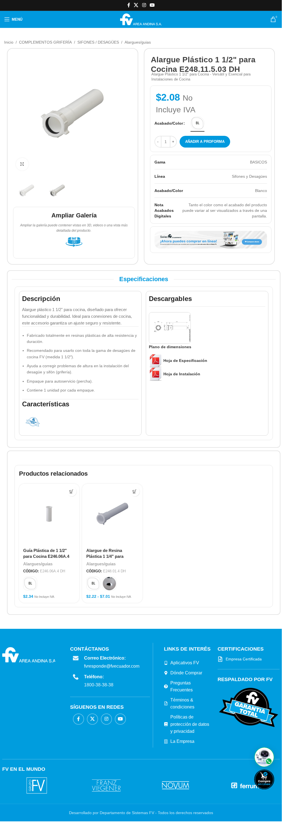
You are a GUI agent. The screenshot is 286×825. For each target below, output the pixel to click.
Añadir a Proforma (205, 141)
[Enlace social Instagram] (144, 5)
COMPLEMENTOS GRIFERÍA (45, 42)
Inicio (8, 42)
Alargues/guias (138, 42)
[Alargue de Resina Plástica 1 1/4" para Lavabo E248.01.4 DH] (112, 514)
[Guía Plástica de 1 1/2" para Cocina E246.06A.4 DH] (49, 514)
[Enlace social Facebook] (128, 5)
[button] (264, 757)
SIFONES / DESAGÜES (98, 42)
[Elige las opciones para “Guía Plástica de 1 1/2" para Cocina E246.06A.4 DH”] (72, 491)
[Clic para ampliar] (22, 164)
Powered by (273, 793)
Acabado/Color (168, 123)
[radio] (197, 123)
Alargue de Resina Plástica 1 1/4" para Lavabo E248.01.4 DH (106, 556)
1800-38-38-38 (98, 684)
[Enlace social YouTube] (152, 5)
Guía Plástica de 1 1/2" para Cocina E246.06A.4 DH (46, 556)
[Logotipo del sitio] (141, 19)
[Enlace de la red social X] (136, 5)
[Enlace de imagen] (248, 707)
